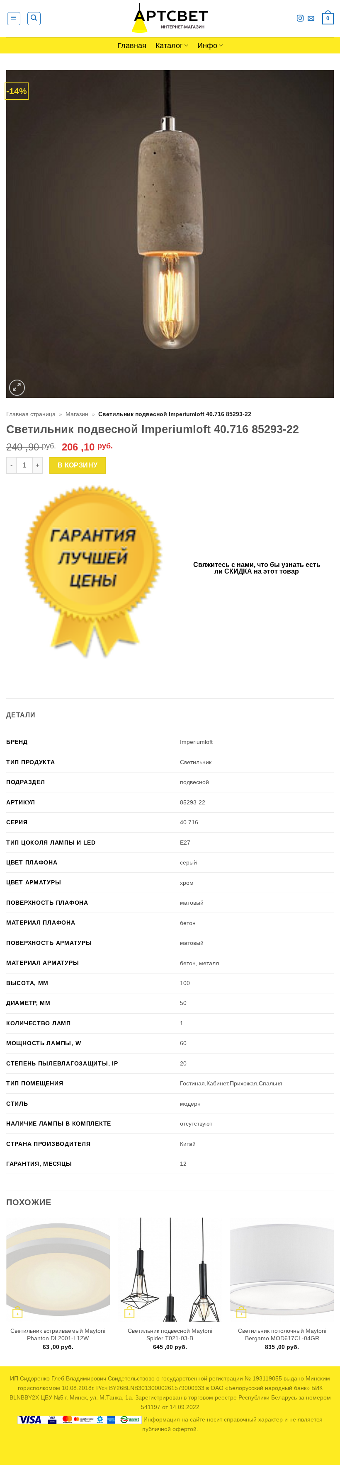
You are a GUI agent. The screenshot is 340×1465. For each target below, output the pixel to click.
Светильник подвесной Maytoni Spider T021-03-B (170, 1334)
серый (188, 862)
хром (187, 882)
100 (185, 983)
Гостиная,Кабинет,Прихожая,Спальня (231, 1083)
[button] (13, 18)
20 (183, 1063)
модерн (190, 1103)
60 (183, 1043)
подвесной (194, 782)
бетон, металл (199, 963)
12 (183, 1163)
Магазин (77, 414)
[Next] (333, 1291)
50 (183, 1003)
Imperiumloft (196, 742)
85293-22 (192, 802)
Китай (188, 1144)
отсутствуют (196, 1123)
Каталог (169, 45)
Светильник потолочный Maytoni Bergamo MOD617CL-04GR (282, 1334)
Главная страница (31, 414)
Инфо (207, 45)
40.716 (189, 822)
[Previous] (6, 1291)
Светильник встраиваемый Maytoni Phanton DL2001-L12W (57, 1334)
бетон (188, 923)
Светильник (195, 762)
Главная (131, 45)
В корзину (78, 465)
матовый (192, 902)
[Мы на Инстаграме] (300, 18)
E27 (185, 842)
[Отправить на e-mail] (311, 18)
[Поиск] (34, 18)
